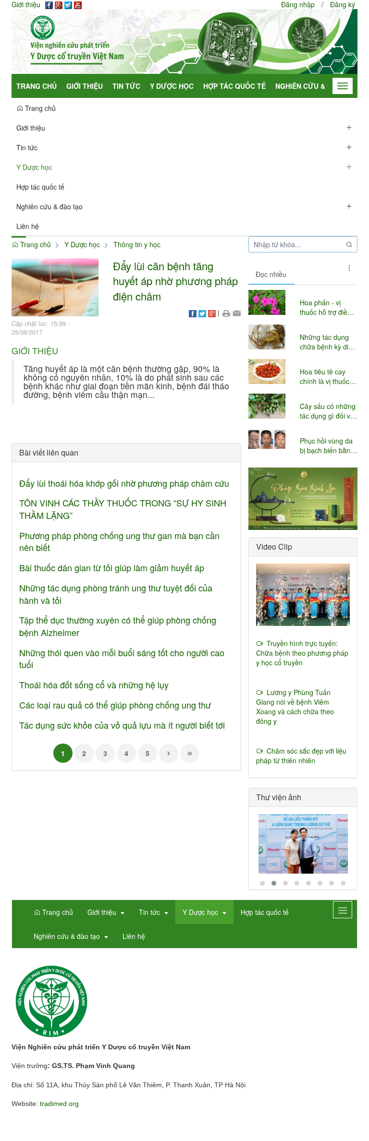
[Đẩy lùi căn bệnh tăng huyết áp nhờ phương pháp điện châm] (55, 286)
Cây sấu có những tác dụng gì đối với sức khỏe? (328, 410)
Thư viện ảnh (278, 797)
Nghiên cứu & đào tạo (316, 86)
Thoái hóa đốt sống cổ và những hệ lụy (94, 684)
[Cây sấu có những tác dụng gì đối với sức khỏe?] (266, 406)
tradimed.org (59, 1103)
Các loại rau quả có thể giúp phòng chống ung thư (115, 704)
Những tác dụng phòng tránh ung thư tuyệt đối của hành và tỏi (115, 593)
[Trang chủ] (184, 41)
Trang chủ (36, 86)
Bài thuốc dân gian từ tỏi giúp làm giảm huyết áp (111, 567)
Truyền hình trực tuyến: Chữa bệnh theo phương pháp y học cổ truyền (302, 652)
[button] (349, 127)
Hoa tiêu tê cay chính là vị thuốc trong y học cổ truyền (324, 376)
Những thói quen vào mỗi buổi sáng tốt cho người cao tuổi (121, 658)
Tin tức (126, 86)
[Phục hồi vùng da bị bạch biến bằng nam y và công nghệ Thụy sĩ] (266, 440)
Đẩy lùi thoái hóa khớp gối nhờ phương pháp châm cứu (124, 483)
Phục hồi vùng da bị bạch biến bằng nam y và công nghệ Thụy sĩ (327, 445)
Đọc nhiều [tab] (271, 274)
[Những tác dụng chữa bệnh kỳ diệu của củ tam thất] (266, 336)
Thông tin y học (136, 244)
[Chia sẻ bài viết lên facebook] (193, 312)
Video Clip (274, 546)
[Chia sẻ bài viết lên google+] (212, 312)
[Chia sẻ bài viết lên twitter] (202, 312)
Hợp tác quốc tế (234, 86)
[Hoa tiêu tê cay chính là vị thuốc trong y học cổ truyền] (266, 371)
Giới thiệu (84, 86)
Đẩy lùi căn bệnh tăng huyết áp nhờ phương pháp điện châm (175, 280)
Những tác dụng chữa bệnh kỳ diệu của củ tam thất (328, 341)
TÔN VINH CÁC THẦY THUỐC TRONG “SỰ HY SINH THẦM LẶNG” (122, 508)
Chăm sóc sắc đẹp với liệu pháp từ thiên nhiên (301, 755)
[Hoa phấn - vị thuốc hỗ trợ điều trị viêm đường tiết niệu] (266, 302)
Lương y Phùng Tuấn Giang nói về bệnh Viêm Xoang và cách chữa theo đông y (295, 706)
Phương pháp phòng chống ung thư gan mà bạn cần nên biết (119, 541)
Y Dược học (172, 86)
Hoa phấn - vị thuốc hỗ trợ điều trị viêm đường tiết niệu (327, 307)
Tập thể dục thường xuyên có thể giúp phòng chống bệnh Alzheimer (117, 625)
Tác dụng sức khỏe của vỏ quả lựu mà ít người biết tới (122, 725)
